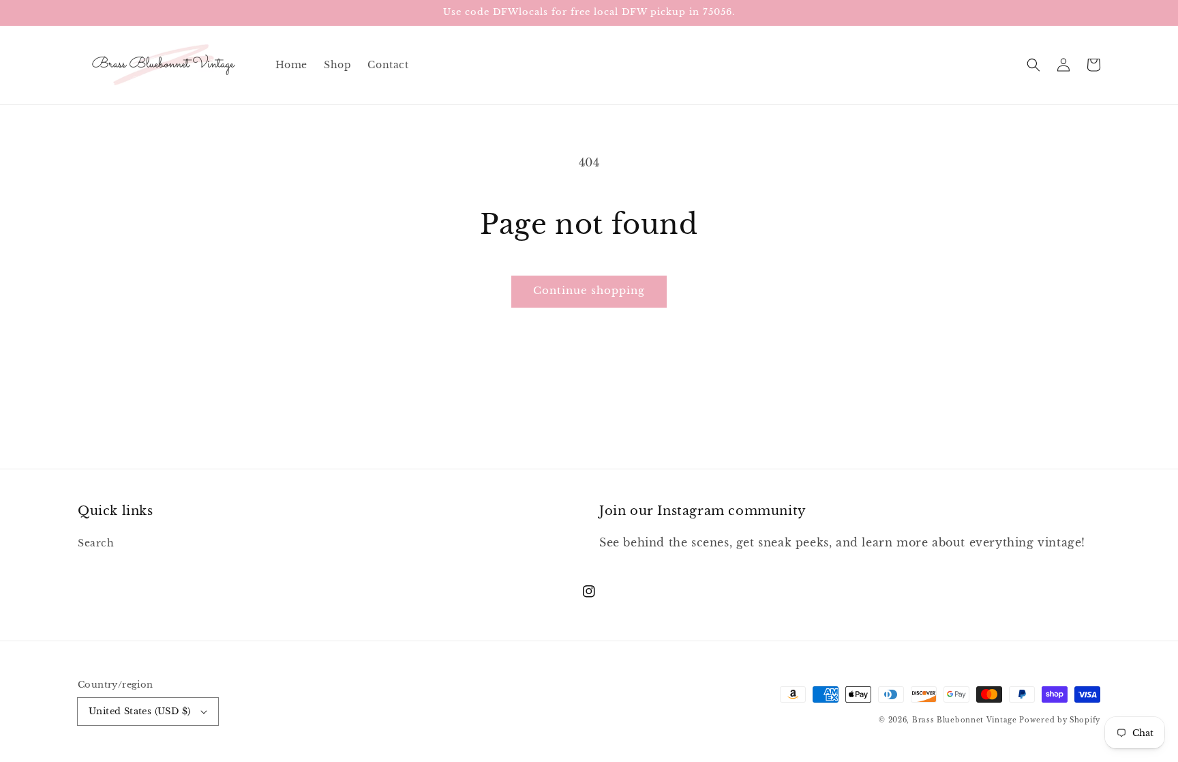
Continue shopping (589, 290)
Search (96, 543)
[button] (1033, 65)
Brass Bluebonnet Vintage (964, 720)
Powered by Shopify (1059, 720)
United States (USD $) (139, 711)
